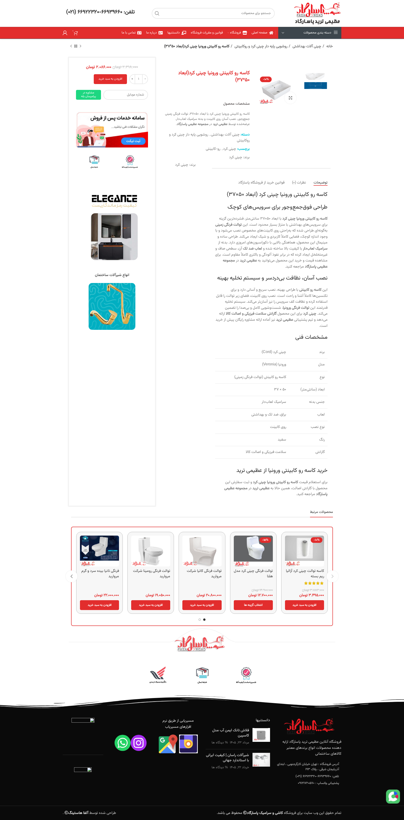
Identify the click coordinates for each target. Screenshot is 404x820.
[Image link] (112, 129)
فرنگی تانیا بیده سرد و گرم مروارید (100, 573)
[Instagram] (139, 743)
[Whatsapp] (123, 743)
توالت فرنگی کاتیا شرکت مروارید (204, 573)
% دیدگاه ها (220, 742)
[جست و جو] (157, 13)
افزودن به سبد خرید (110, 79)
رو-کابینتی (213, 149)
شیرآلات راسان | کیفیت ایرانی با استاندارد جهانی (227, 757)
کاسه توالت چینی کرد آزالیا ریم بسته (305, 573)
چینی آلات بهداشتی (306, 46)
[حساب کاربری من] (65, 32)
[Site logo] (317, 13)
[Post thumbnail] (261, 737)
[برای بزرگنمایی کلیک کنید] (290, 98)
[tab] (321, 183)
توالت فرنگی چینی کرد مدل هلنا (253, 573)
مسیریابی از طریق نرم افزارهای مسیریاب (178, 724)
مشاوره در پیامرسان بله (88, 94)
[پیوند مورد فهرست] (309, 767)
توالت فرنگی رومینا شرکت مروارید (151, 573)
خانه (329, 46)
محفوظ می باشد (250, 813)
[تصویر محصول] (253, 551)
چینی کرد (229, 149)
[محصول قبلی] (80, 46)
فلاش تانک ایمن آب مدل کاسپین (230, 733)
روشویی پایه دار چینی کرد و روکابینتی (260, 46)
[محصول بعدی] (71, 46)
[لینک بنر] (130, 161)
